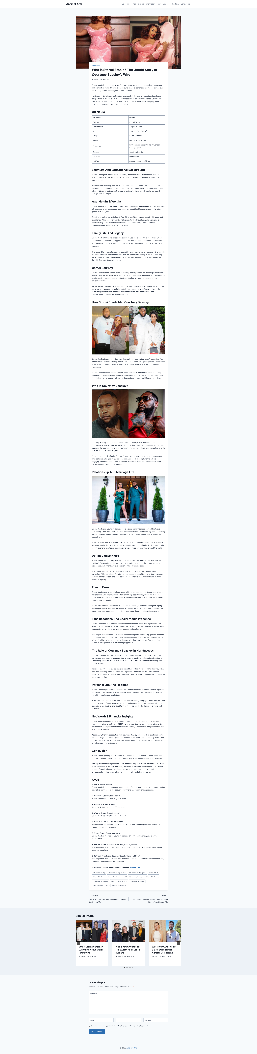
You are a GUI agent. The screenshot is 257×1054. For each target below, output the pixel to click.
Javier (96, 79)
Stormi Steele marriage (101, 881)
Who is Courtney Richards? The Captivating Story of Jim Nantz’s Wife (150, 899)
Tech (159, 4)
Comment (94, 993)
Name (93, 1020)
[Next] (178, 943)
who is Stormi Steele (119, 885)
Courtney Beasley (99, 873)
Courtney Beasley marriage (117, 873)
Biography (96, 66)
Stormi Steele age (99, 877)
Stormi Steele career (115, 877)
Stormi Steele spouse (137, 881)
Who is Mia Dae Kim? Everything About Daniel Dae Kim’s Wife (107, 899)
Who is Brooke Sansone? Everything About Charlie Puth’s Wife (91, 950)
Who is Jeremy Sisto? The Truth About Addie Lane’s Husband (128, 950)
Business (166, 4)
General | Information (146, 4)
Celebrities (126, 4)
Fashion (175, 4)
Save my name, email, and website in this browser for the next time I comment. (119, 1026)
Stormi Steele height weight (133, 877)
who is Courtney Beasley (101, 885)
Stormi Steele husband (153, 877)
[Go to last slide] (78, 943)
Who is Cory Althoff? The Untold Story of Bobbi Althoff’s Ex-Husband (164, 950)
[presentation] (92, 931)
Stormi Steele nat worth (119, 881)
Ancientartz (135, 867)
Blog (134, 4)
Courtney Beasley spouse (137, 873)
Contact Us (185, 4)
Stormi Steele (153, 873)
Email (120, 1020)
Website (147, 1020)
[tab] (124, 967)
